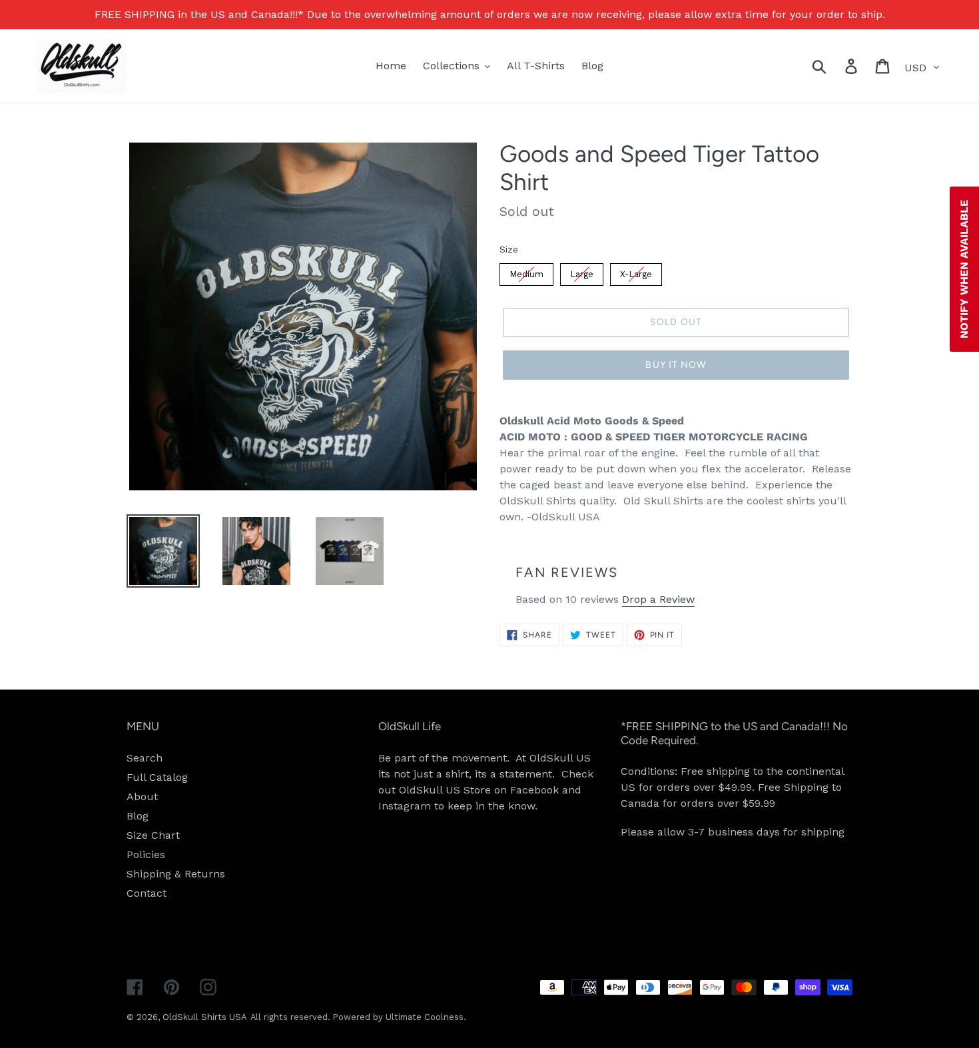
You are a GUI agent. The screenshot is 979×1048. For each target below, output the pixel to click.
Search (145, 758)
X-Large (636, 274)
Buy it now (675, 364)
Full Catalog (157, 777)
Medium (526, 274)
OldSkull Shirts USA (205, 1017)
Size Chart (153, 835)
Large (581, 274)
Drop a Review (658, 599)
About (142, 796)
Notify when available (964, 269)
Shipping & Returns (176, 873)
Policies (146, 854)
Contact (146, 893)
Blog (138, 815)
